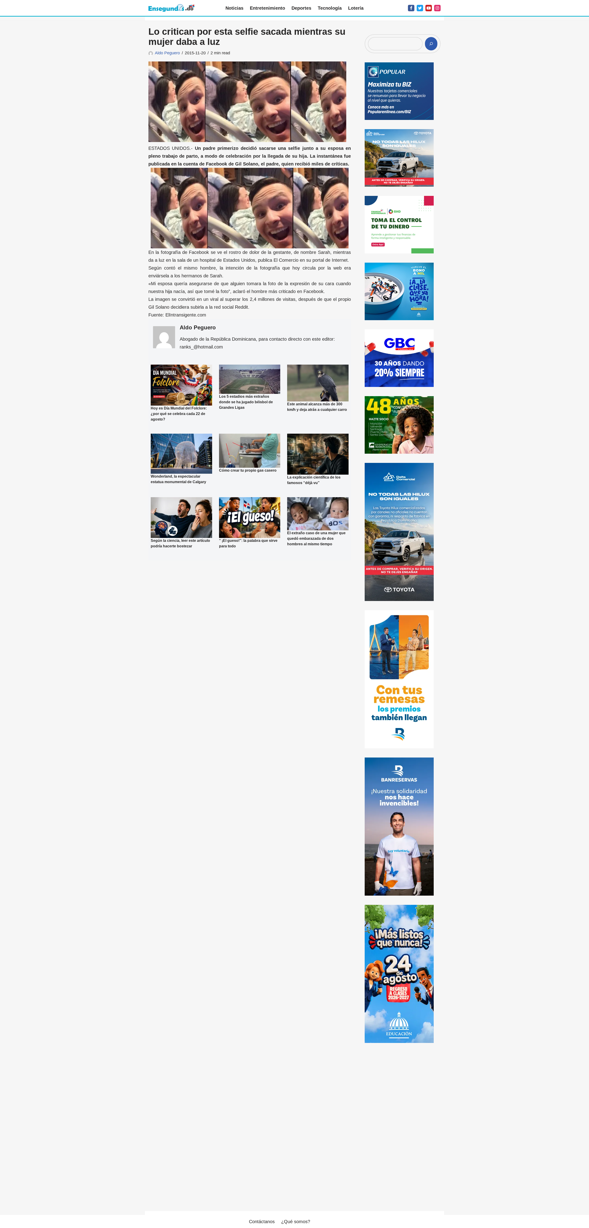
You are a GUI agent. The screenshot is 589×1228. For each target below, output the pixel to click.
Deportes (301, 8)
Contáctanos (262, 1221)
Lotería (356, 8)
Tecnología (330, 8)
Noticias (234, 8)
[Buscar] (431, 43)
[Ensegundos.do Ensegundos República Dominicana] (171, 8)
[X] (420, 8)
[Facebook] (411, 8)
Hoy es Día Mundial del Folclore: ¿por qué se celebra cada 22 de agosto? (179, 413)
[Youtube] (428, 8)
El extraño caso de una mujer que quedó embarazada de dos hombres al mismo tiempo (316, 538)
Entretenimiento (267, 8)
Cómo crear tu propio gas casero (248, 470)
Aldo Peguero (167, 53)
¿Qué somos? (295, 1221)
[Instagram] (437, 8)
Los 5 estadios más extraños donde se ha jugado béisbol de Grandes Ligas (246, 402)
